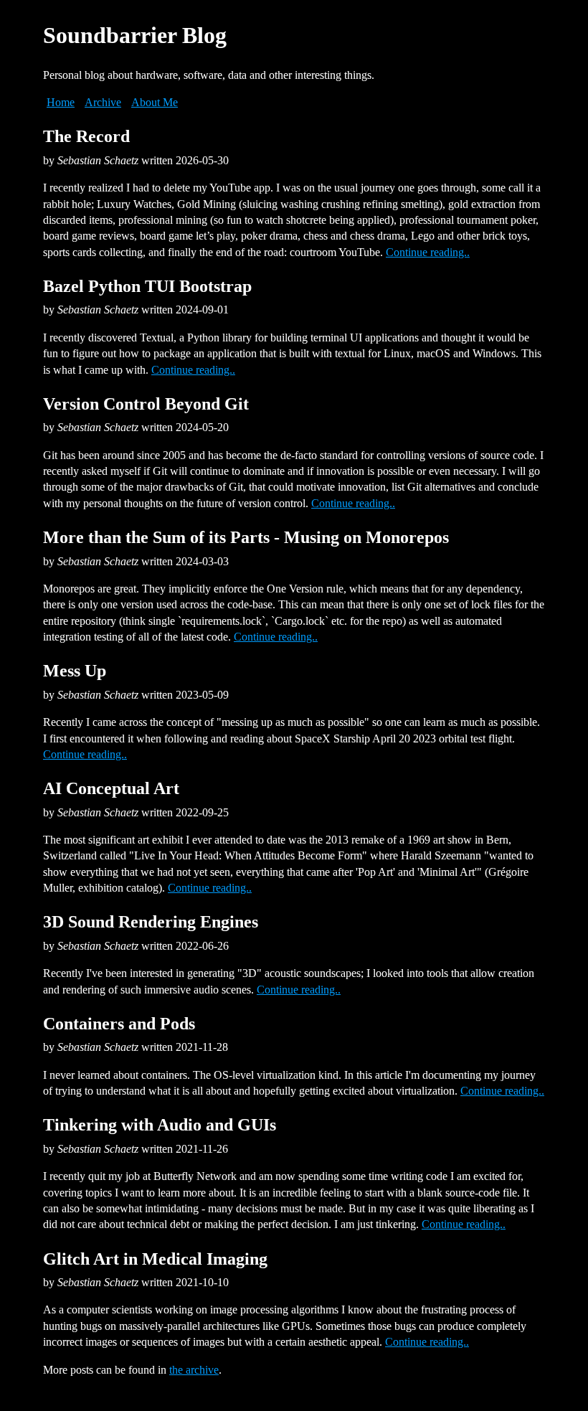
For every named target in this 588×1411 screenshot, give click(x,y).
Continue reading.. (428, 252)
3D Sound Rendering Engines (150, 921)
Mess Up (74, 670)
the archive (194, 1370)
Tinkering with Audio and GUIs (159, 1124)
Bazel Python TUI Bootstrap (147, 286)
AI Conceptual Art (111, 788)
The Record (86, 136)
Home (61, 102)
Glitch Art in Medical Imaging (155, 1259)
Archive (103, 102)
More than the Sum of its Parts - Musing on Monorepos (246, 537)
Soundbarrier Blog (135, 35)
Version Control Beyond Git (146, 404)
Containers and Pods (119, 1023)
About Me (154, 102)
